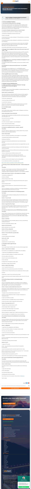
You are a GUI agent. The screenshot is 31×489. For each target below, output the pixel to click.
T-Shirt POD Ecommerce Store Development (9, 436)
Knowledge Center (6, 451)
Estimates (5, 442)
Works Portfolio (6, 446)
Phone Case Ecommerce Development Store (10, 435)
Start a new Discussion (15, 388)
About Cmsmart (6, 455)
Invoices (5, 452)
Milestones (5, 445)
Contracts (5, 443)
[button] (2, 3)
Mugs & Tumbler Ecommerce (8, 427)
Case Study (5, 460)
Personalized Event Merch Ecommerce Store (10, 433)
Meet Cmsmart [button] (6, 453)
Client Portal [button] (6, 437)
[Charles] (3, 18)
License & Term (6, 464)
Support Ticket (6, 461)
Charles (7, 18)
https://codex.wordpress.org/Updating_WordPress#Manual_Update (12, 162)
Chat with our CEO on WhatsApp (8, 421)
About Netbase (6, 462)
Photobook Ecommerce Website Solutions (9, 434)
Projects (5, 444)
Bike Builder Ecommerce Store (8, 428)
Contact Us (5, 463)
